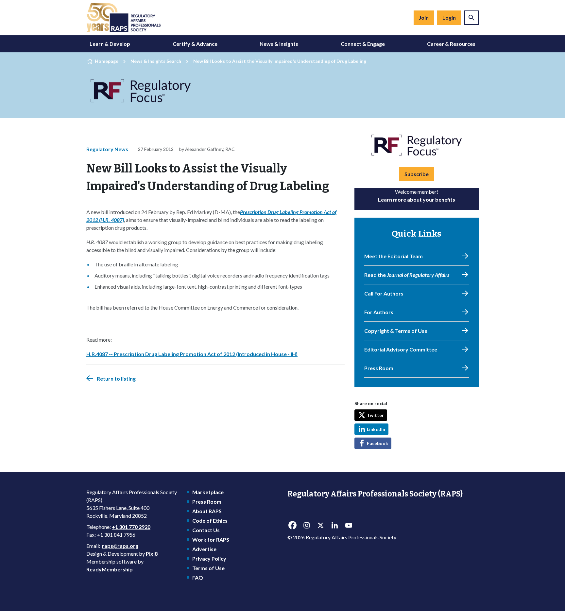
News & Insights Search (155, 61)
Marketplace (208, 492)
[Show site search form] (471, 17)
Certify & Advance (195, 44)
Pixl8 (152, 553)
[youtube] (348, 525)
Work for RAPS (210, 539)
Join (424, 17)
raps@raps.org (120, 546)
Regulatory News (107, 149)
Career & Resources (451, 44)
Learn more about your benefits (416, 199)
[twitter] (320, 525)
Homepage (106, 61)
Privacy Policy (209, 558)
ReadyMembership (109, 569)
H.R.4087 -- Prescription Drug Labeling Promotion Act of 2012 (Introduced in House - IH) (192, 354)
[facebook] (292, 525)
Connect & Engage (363, 44)
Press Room (206, 501)
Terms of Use (208, 568)
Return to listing (116, 378)
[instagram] (306, 525)
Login (449, 17)
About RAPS (207, 511)
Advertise (204, 549)
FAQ (197, 577)
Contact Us (206, 530)
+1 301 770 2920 (131, 527)
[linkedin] (334, 525)
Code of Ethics (210, 520)
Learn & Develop (110, 44)
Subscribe (416, 174)
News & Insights (279, 44)
